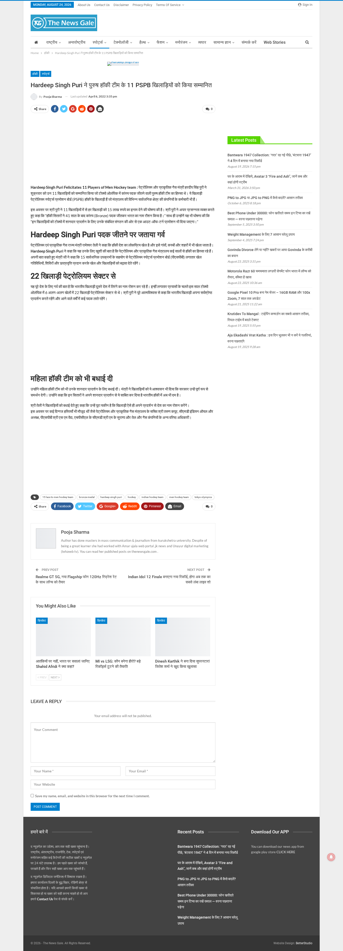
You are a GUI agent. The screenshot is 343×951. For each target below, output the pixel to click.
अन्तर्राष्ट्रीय (76, 42)
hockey (132, 497)
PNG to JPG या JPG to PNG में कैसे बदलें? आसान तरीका (265, 198)
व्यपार (202, 42)
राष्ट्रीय (51, 42)
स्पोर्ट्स (98, 42)
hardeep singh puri (111, 497)
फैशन (160, 42)
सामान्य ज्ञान (222, 42)
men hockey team (179, 497)
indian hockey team (152, 497)
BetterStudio (304, 943)
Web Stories (274, 42)
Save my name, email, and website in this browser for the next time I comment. (92, 796)
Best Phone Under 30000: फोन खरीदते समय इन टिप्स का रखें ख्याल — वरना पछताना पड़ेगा (206, 901)
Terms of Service (168, 5)
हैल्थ (142, 42)
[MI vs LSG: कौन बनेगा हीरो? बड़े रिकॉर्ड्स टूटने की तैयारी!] (122, 637)
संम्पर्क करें (249, 42)
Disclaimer (121, 5)
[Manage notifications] (331, 857)
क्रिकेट (42, 620)
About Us (84, 5)
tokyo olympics (203, 497)
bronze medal (87, 497)
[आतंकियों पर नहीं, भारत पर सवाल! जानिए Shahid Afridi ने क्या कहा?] (63, 637)
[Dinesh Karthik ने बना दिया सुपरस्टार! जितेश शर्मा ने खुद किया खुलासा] (182, 637)
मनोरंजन (181, 42)
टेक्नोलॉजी (121, 42)
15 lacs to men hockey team (57, 497)
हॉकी (35, 74)
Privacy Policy (142, 5)
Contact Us (102, 5)
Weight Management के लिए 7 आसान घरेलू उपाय (261, 234)
